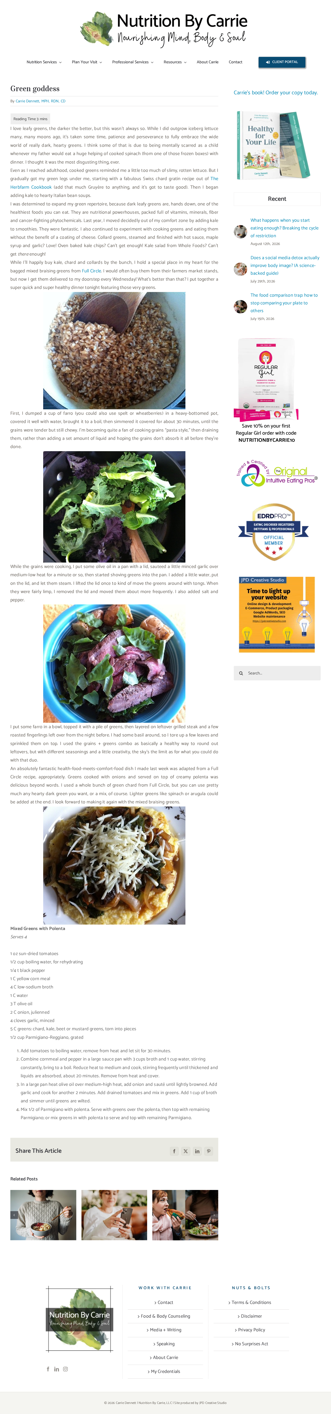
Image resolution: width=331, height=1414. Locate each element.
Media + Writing (165, 1330)
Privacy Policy (251, 1330)
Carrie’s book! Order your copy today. (276, 92)
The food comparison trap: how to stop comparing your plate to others (185, 1199)
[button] (14, 1215)
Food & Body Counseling (165, 1316)
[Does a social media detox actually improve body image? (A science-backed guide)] (114, 1215)
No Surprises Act (251, 1344)
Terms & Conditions (252, 1303)
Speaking (166, 1344)
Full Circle (91, 271)
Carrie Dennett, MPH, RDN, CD (41, 101)
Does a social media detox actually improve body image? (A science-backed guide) (114, 1199)
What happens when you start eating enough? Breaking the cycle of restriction (43, 1199)
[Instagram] (65, 1369)
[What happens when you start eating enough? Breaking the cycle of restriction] (43, 1215)
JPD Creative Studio (213, 1403)
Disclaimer (251, 1316)
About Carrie (165, 1358)
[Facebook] (48, 1369)
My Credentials (165, 1371)
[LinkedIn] (56, 1369)
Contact (165, 1303)
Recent (277, 199)
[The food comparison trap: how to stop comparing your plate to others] (185, 1215)
